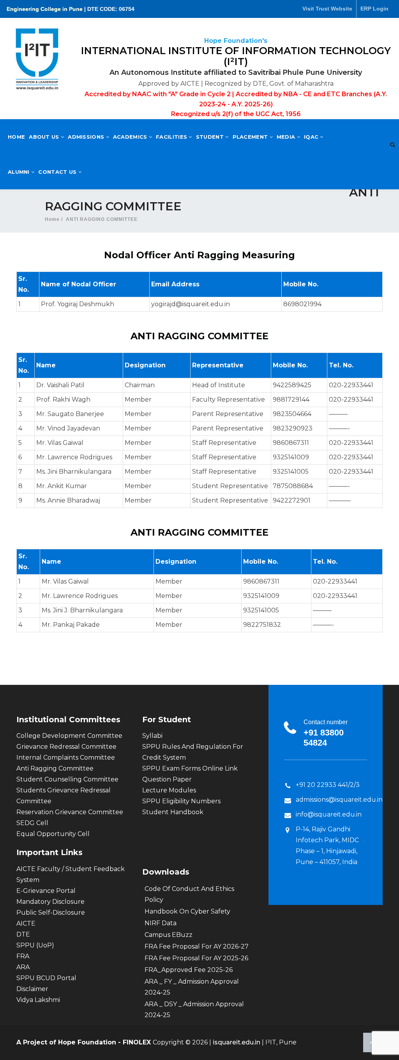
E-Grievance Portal (46, 890)
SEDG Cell (32, 823)
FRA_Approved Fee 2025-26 (189, 970)
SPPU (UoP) (35, 945)
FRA (22, 956)
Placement (251, 137)
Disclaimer (32, 989)
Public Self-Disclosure (50, 912)
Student (210, 137)
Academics (131, 137)
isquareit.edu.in (237, 1042)
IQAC (312, 137)
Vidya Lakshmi (38, 1000)
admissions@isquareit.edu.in (339, 799)
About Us (45, 137)
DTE (23, 934)
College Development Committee (69, 735)
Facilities (172, 137)
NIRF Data (161, 923)
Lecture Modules (169, 790)
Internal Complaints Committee (65, 757)
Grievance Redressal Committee (66, 746)
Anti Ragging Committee (55, 768)
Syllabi (152, 735)
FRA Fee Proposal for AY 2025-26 (196, 958)
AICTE (25, 923)
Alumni (19, 172)
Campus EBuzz (168, 934)
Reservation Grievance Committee (69, 812)
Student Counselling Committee (67, 779)
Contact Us (58, 172)
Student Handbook (172, 812)
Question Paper (167, 779)
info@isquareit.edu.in (329, 814)
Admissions (87, 137)
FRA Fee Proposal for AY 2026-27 (197, 946)
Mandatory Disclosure (50, 901)
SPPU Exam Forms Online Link (190, 768)
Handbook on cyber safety (187, 911)
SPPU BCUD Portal (46, 978)
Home (16, 137)
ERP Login (374, 8)
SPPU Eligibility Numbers (181, 801)
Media (287, 137)
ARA (23, 967)
